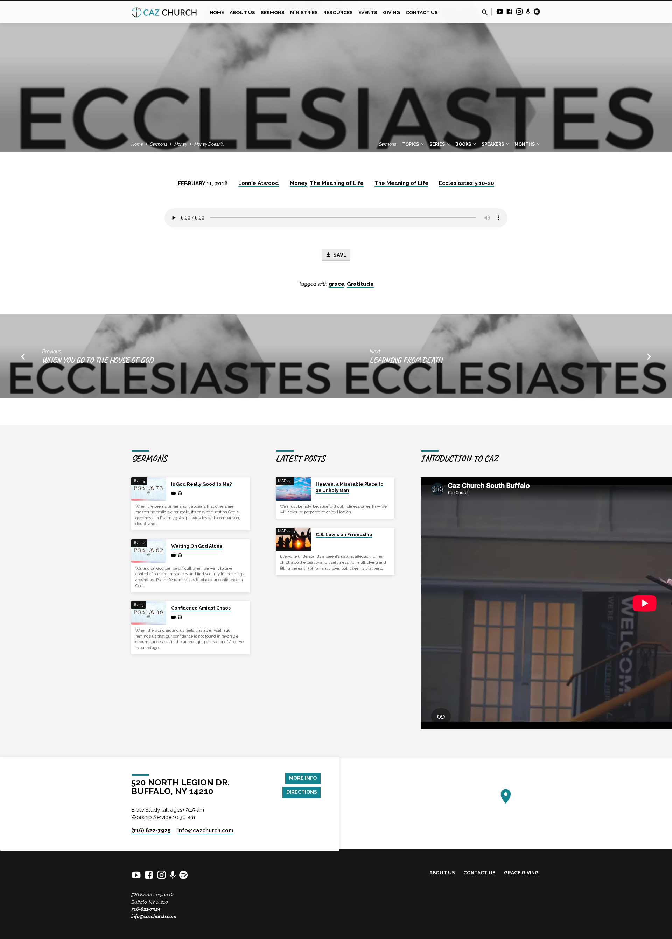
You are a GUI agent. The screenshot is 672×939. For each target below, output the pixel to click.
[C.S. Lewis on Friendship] (293, 539)
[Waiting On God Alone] (148, 551)
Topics (411, 144)
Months (525, 144)
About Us (242, 12)
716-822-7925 (145, 909)
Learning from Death (406, 360)
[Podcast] (528, 12)
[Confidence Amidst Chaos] (148, 613)
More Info (303, 778)
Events (367, 12)
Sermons (273, 12)
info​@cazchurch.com (205, 830)
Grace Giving (521, 872)
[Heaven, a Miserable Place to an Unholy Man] (293, 489)
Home (217, 12)
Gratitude (360, 284)
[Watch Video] (173, 493)
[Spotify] (537, 11)
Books (463, 144)
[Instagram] (519, 11)
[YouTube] (500, 11)
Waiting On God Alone (197, 546)
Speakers (493, 144)
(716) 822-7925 (151, 830)
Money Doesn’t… (209, 144)
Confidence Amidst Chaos (201, 608)
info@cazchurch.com (153, 916)
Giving (391, 12)
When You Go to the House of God (97, 360)
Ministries (304, 12)
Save (339, 255)
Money (180, 144)
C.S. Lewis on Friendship (344, 534)
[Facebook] (509, 11)
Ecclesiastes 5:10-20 (466, 183)
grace (336, 284)
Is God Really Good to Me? (201, 484)
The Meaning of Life (337, 183)
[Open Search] (485, 12)
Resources (338, 12)
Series (437, 144)
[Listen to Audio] (179, 493)
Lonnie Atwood (258, 183)
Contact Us (422, 12)
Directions (301, 792)
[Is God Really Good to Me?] (148, 489)
